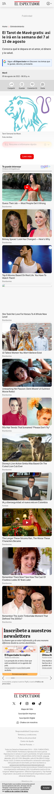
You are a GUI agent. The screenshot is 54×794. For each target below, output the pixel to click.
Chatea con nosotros (29, 722)
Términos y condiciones (27, 735)
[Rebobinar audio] (40, 164)
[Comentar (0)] (32, 84)
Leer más (27, 156)
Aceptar (46, 788)
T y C (26, 682)
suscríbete (21, 668)
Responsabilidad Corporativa (27, 731)
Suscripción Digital (27, 718)
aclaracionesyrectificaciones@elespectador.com (27, 765)
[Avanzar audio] (44, 164)
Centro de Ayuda (27, 741)
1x (49, 164)
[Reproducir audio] (6, 160)
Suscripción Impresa (27, 713)
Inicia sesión (10, 668)
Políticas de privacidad (27, 738)
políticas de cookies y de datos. (16, 791)
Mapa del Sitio (27, 709)
